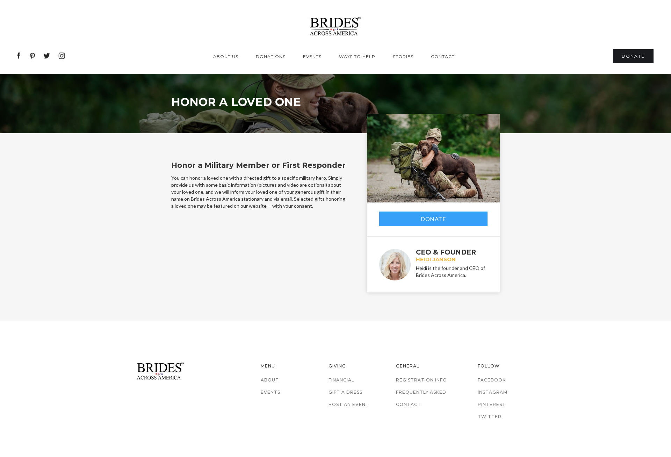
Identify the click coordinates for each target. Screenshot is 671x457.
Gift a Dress (345, 392)
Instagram (492, 392)
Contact (408, 404)
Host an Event (349, 404)
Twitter (490, 416)
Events (270, 392)
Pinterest (492, 404)
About (270, 380)
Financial (341, 380)
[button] (227, 57)
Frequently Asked (421, 392)
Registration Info (421, 380)
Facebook (492, 380)
